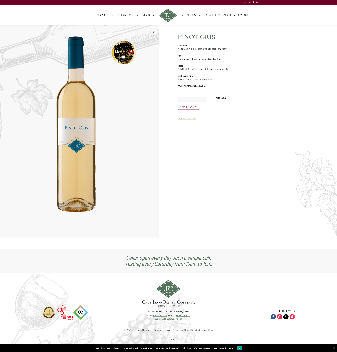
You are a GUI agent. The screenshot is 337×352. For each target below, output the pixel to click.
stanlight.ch (207, 329)
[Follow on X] (286, 316)
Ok (240, 348)
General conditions (181, 329)
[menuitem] (245, 3)
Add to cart (188, 107)
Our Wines (102, 15)
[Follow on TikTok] (292, 316)
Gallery (191, 15)
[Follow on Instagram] (279, 316)
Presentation (124, 15)
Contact (243, 15)
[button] (154, 32)
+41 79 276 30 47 (183, 315)
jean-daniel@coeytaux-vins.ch (168, 318)
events (146, 15)
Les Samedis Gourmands (217, 15)
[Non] (333, 348)
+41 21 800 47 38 (160, 315)
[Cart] (257, 2)
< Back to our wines (187, 118)
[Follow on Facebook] (273, 316)
